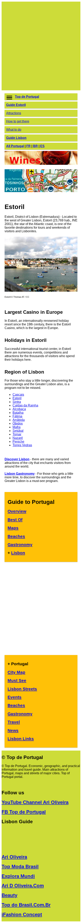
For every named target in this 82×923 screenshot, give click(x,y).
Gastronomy (20, 544)
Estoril (17, 398)
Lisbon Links (21, 738)
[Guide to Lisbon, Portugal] (41, 290)
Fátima (17, 416)
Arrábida (19, 420)
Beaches (16, 536)
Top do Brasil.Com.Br (26, 905)
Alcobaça (19, 409)
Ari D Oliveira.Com (23, 885)
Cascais (18, 394)
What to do (13, 129)
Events (14, 697)
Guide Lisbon (16, 138)
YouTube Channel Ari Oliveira (35, 802)
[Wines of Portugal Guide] (41, 163)
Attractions (13, 113)
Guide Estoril (16, 105)
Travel (14, 722)
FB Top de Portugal (24, 812)
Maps (13, 528)
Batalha (18, 412)
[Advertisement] (41, 46)
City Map (16, 672)
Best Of (15, 519)
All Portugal (15, 146)
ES (42, 146)
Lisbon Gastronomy (20, 473)
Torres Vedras (22, 445)
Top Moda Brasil (20, 866)
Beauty (9, 895)
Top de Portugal (27, 96)
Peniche (18, 441)
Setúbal (18, 430)
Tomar (17, 434)
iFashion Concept (22, 914)
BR (35, 146)
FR (28, 146)
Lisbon (18, 552)
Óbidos (18, 423)
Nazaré (18, 438)
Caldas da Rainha (25, 405)
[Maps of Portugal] (41, 191)
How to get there (17, 121)
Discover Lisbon (17, 459)
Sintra (17, 401)
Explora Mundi (18, 876)
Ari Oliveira (14, 857)
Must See (17, 680)
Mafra (16, 427)
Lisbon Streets (22, 689)
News (13, 730)
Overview (17, 511)
